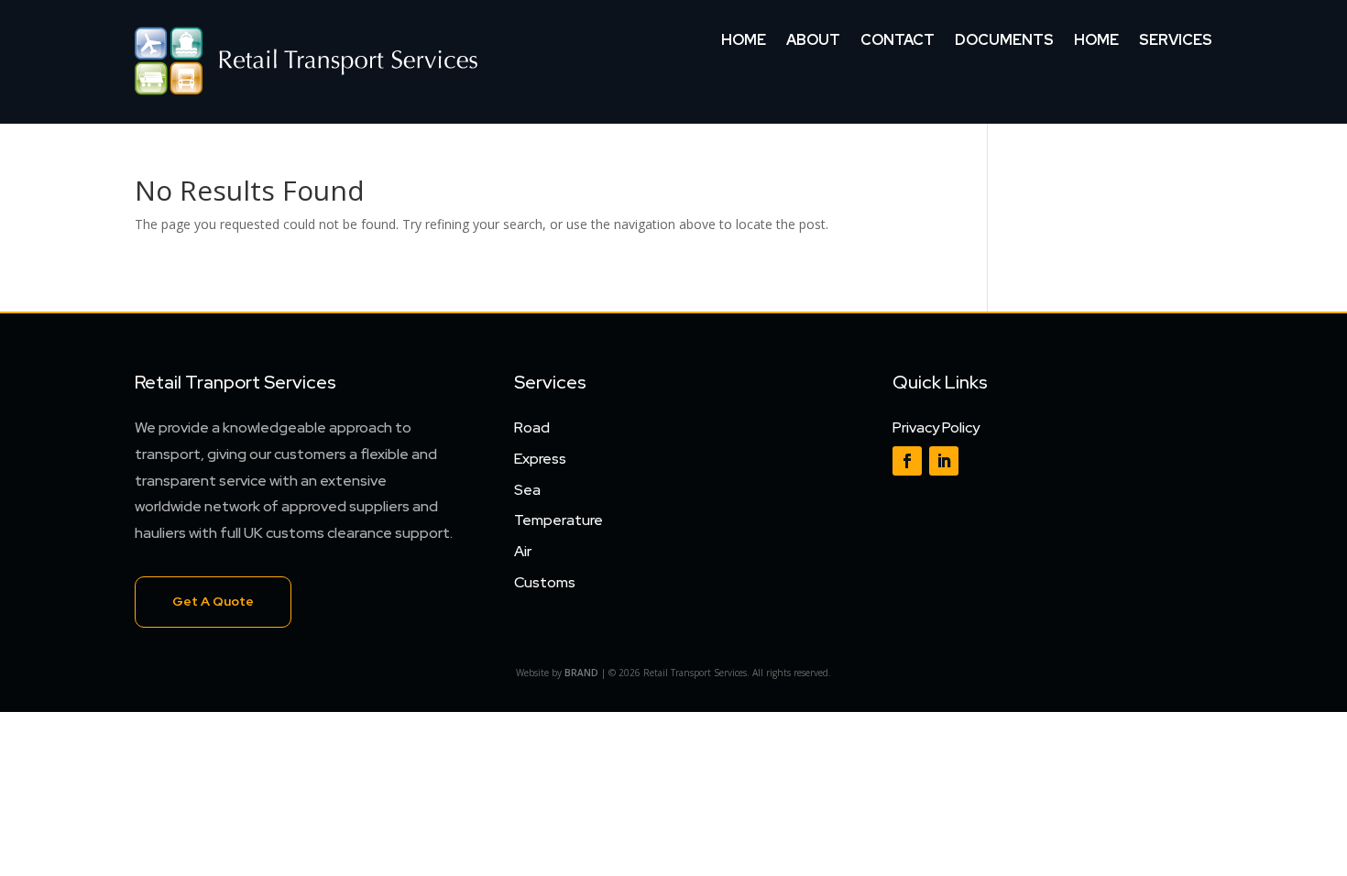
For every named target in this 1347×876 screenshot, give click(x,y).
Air (522, 551)
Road (532, 427)
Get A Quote (213, 601)
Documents (1004, 41)
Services (1175, 41)
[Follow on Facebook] (907, 461)
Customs (544, 582)
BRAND (581, 672)
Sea (527, 489)
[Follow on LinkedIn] (943, 461)
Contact (897, 41)
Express (540, 458)
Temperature (558, 520)
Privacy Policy (936, 427)
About (813, 41)
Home (743, 41)
